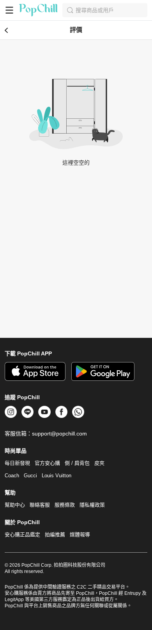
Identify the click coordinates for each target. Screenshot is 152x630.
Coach (12, 475)
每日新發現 (17, 463)
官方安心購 (47, 463)
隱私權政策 (92, 505)
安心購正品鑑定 (22, 534)
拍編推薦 (55, 534)
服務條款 (65, 505)
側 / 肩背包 (77, 463)
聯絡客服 (40, 505)
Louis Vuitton (56, 475)
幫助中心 (15, 505)
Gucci (30, 475)
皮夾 (99, 463)
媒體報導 (80, 534)
